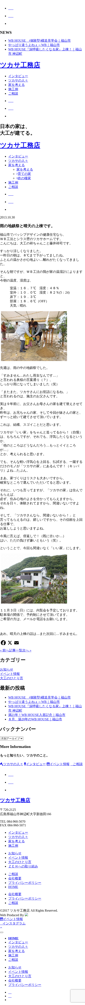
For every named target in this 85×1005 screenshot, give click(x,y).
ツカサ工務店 (20, 65)
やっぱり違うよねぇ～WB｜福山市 (34, 45)
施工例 (13, 89)
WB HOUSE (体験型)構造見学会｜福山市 (39, 40)
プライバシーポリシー (24, 882)
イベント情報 (10, 674)
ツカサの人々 (18, 80)
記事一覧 (15, 650)
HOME (13, 887)
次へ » (26, 650)
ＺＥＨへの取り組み (23, 866)
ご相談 (13, 93)
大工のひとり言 (11, 678)
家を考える (16, 85)
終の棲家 (24, 178)
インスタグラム (14, 923)
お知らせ (6, 669)
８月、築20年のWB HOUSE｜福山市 (35, 719)
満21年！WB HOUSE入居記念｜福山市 (36, 715)
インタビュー (18, 76)
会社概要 (14, 878)
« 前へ (4, 650)
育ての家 (24, 174)
